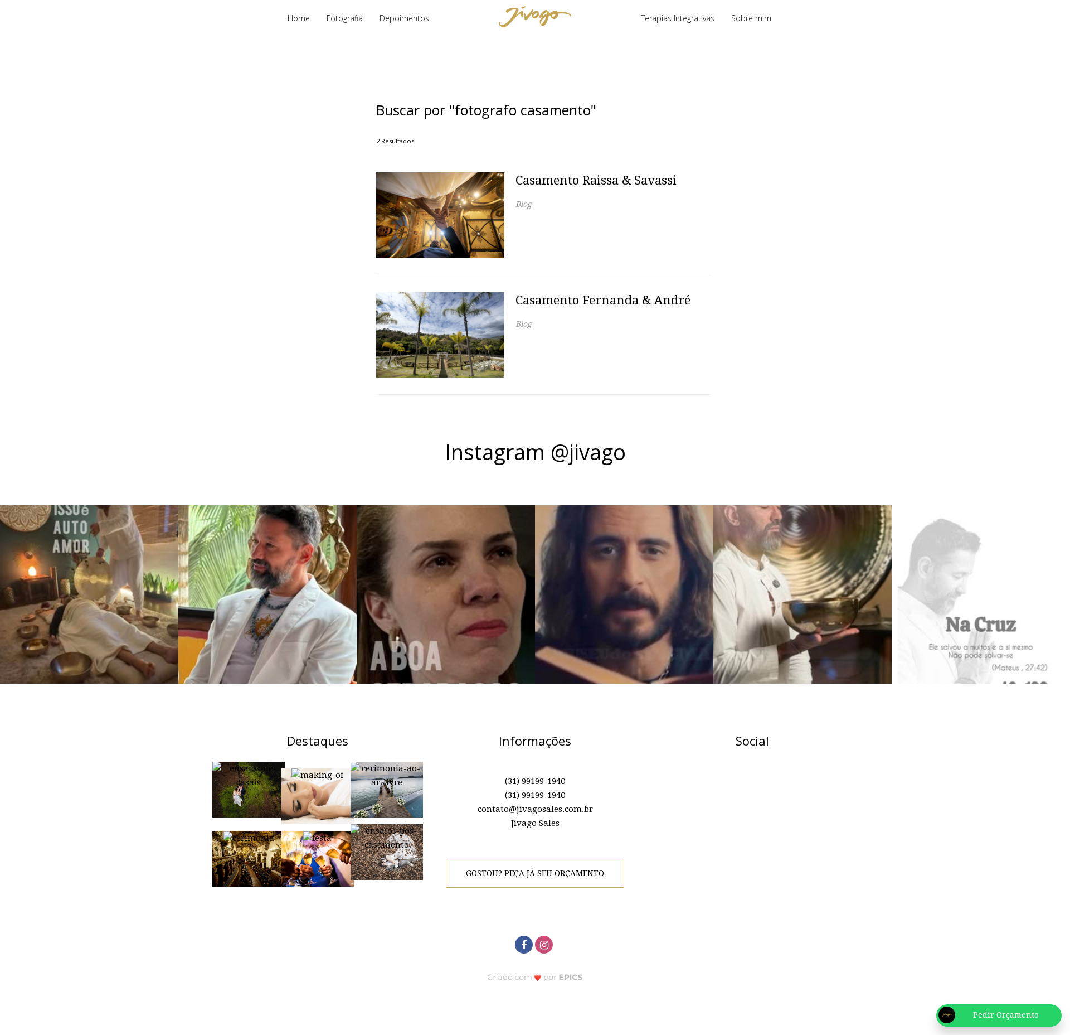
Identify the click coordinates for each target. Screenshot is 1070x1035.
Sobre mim (751, 18)
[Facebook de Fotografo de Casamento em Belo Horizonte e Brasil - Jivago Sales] (525, 943)
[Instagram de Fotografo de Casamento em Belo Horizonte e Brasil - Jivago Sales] (545, 943)
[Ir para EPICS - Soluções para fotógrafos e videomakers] (535, 977)
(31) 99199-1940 (535, 781)
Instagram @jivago (535, 451)
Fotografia (345, 18)
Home (299, 18)
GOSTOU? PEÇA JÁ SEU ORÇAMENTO (535, 873)
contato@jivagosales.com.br (535, 809)
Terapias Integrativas (677, 18)
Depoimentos (404, 18)
